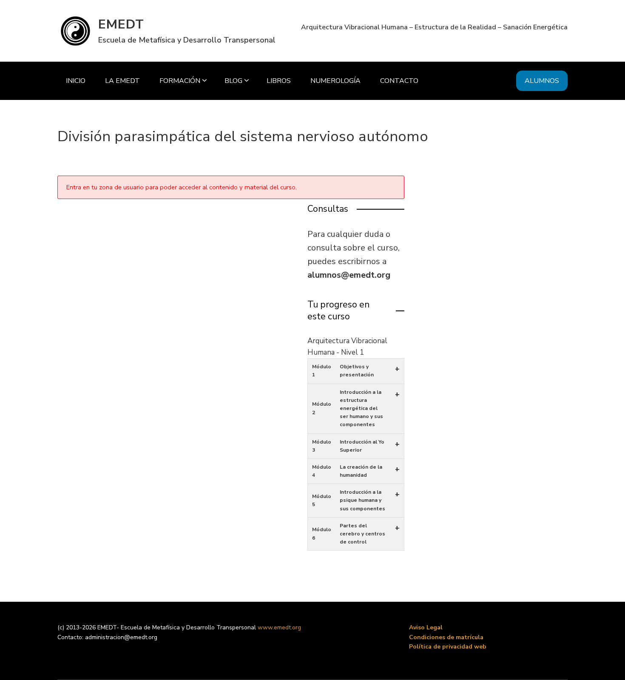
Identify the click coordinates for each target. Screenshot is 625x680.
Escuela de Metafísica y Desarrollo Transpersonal (187, 40)
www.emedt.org (279, 627)
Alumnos (542, 80)
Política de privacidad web (447, 647)
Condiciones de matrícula (446, 637)
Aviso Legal (426, 627)
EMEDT (121, 24)
